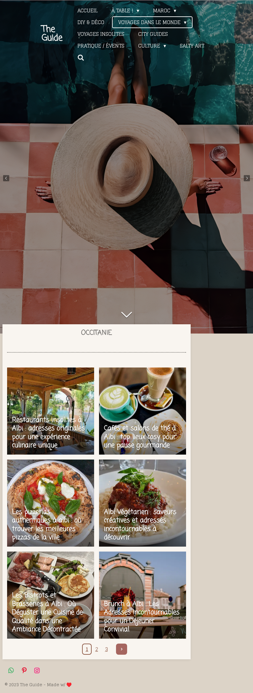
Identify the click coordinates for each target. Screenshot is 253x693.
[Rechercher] (80, 57)
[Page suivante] (121, 649)
